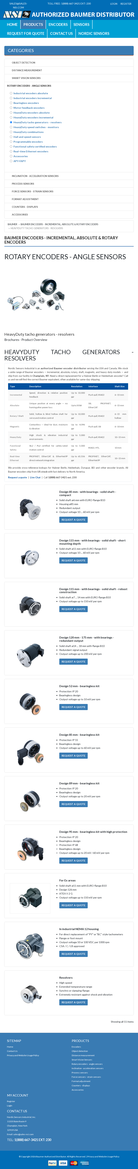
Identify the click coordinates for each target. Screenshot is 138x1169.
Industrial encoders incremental (32, 98)
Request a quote (17, 477)
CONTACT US (61, 33)
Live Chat (35, 477)
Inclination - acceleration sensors (88, 1068)
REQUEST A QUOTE (73, 519)
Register (11, 1101)
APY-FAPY (19, 161)
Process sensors (80, 1072)
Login (9, 1105)
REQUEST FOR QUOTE (25, 33)
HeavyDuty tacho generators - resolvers (37, 122)
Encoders (58, 24)
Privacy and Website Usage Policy (23, 1055)
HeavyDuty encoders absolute (31, 112)
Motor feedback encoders (29, 107)
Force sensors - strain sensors (86, 1077)
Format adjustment (81, 1081)
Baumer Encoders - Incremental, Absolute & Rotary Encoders (59, 224)
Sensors (81, 24)
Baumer (12, 224)
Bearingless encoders (26, 102)
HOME (12, 24)
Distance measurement (83, 1055)
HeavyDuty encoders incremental (33, 117)
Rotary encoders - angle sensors (87, 1064)
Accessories (20, 156)
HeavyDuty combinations (28, 131)
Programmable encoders (28, 141)
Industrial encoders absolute (30, 93)
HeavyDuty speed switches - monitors (36, 127)
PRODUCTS (33, 24)
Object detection (80, 1051)
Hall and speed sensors (27, 136)
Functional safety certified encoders (35, 146)
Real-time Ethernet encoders (30, 151)
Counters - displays (81, 1085)
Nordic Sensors (94, 33)
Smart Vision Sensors (82, 1059)
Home (10, 1046)
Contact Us (12, 1051)
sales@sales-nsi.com (23, 1134)
